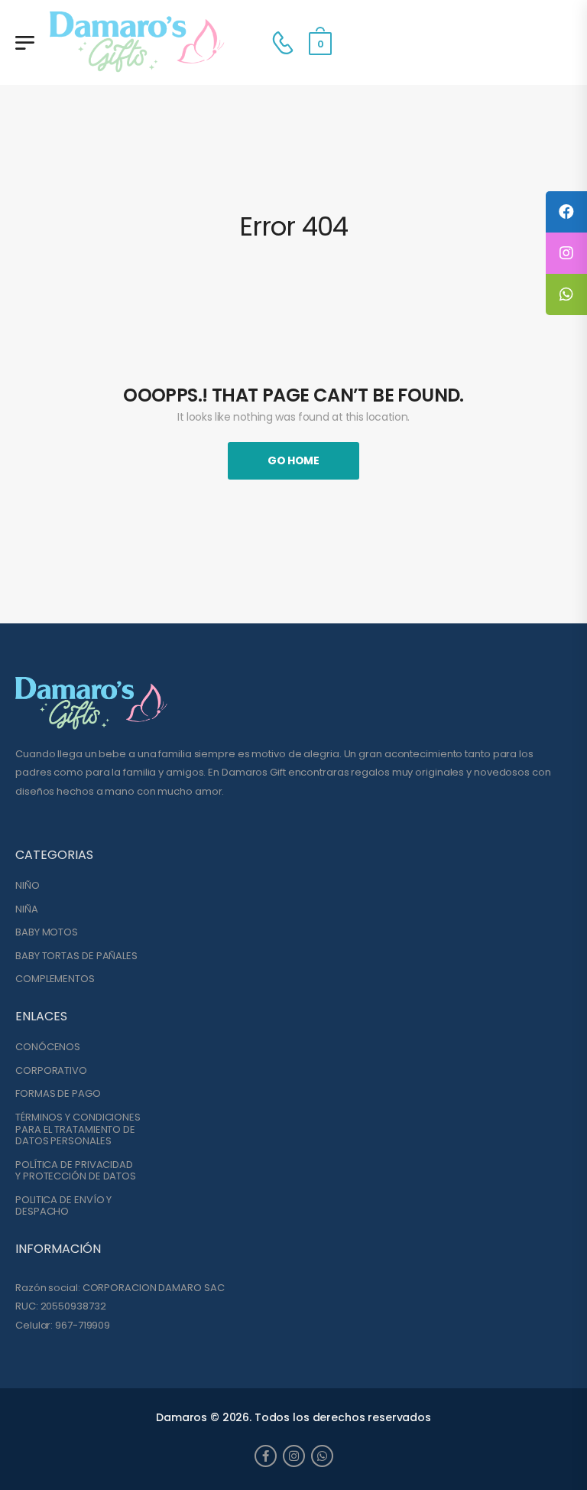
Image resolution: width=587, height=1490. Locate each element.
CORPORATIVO (51, 1071)
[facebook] (266, 1456)
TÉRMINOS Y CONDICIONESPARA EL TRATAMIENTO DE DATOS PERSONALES (78, 1129)
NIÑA (26, 909)
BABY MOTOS (46, 932)
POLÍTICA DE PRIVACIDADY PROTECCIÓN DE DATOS (75, 1171)
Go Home (293, 460)
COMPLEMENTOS (55, 979)
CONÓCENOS (47, 1047)
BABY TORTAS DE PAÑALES (76, 956)
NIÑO (27, 886)
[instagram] (294, 1456)
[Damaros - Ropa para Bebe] (137, 42)
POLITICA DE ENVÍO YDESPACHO (63, 1206)
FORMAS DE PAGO (58, 1094)
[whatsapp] (322, 1456)
